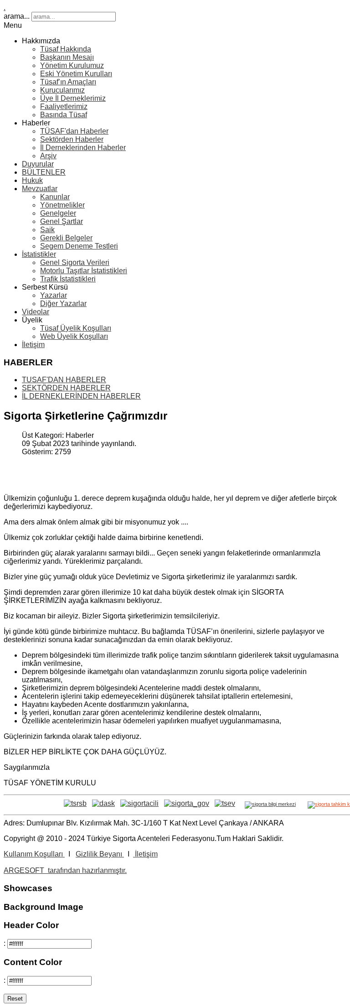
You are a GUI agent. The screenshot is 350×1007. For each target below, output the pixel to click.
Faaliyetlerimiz (64, 106)
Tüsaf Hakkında (65, 49)
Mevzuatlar (39, 188)
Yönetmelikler (62, 205)
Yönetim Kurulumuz (72, 65)
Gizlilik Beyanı (100, 854)
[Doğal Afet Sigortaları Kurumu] (103, 803)
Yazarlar (53, 295)
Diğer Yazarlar (63, 303)
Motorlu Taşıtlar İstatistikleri (83, 271)
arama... (17, 16)
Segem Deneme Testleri (79, 246)
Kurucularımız (62, 90)
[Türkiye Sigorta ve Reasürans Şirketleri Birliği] (75, 803)
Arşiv (48, 156)
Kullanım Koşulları (34, 854)
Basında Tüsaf (63, 115)
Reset (15, 998)
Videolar (35, 312)
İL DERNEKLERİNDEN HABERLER (81, 396)
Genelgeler (58, 213)
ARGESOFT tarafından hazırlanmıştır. (65, 870)
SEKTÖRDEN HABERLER (66, 388)
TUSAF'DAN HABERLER (64, 380)
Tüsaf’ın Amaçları (68, 82)
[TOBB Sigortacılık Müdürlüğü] (186, 803)
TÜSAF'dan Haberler (74, 131)
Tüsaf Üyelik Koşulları (75, 328)
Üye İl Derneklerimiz (73, 98)
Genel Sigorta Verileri (74, 262)
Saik (47, 230)
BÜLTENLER (44, 172)
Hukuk (32, 180)
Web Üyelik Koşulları (74, 336)
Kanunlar (55, 197)
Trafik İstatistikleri (68, 279)
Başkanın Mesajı (67, 57)
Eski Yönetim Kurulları (76, 74)
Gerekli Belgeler (66, 238)
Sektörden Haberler (71, 139)
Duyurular (38, 164)
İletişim (33, 344)
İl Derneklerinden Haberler (83, 147)
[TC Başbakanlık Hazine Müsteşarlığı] (139, 803)
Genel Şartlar (61, 221)
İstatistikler (39, 254)
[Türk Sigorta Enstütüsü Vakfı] (225, 803)
